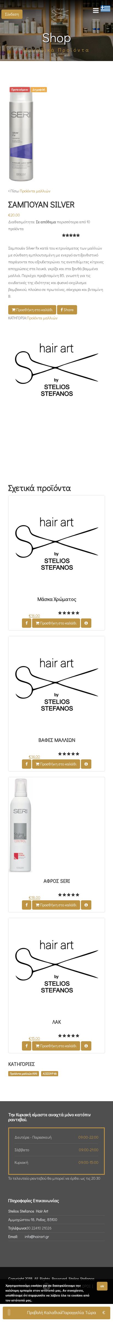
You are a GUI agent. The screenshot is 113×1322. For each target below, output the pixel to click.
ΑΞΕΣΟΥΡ (49, 1073)
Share (68, 309)
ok (102, 1286)
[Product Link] (86, 623)
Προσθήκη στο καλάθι (34, 309)
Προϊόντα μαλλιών (35, 190)
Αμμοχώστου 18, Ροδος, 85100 (32, 1219)
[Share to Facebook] (26, 623)
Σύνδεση (12, 14)
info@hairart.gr (37, 1236)
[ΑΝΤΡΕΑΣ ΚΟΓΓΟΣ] (56, 371)
